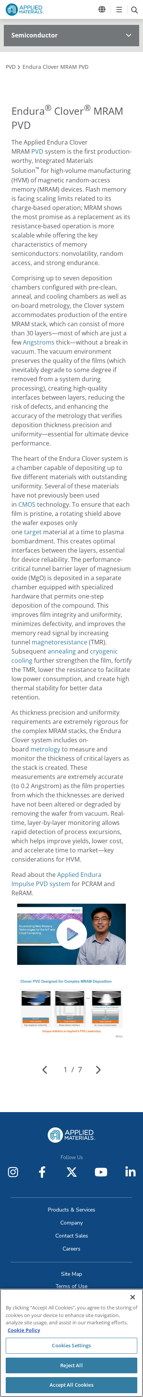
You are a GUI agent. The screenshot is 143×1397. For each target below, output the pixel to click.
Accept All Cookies (71, 1384)
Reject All (71, 1365)
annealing (62, 651)
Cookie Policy (24, 1330)
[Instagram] (13, 1172)
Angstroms (39, 342)
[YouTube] (101, 1172)
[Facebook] (42, 1172)
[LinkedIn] (130, 1172)
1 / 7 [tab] (72, 1069)
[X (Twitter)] (71, 1172)
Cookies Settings (71, 1345)
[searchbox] (134, 9)
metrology (45, 749)
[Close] (132, 1297)
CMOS (26, 504)
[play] (71, 934)
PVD (37, 151)
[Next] (98, 1070)
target (33, 532)
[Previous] (45, 1070)
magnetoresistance (59, 642)
